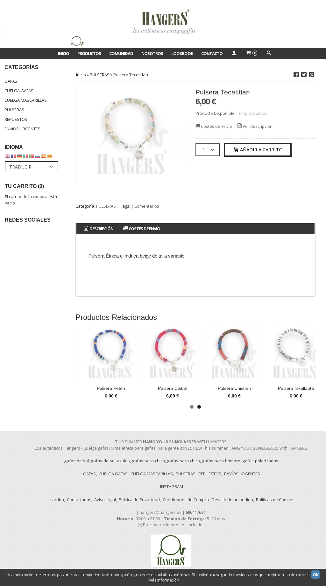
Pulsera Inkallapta (296, 388)
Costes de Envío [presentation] (144, 228)
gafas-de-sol (76, 461)
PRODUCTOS (89, 53)
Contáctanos (79, 499)
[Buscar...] (268, 53)
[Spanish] (43, 158)
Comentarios (146, 206)
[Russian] (37, 158)
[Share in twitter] (304, 74)
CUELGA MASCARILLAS (25, 100)
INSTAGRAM (171, 486)
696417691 (196, 512)
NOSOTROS (152, 53)
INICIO (63, 53)
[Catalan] (50, 158)
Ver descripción (258, 126)
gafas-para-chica (148, 461)
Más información (163, 580)
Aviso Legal (105, 499)
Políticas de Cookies (275, 499)
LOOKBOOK (182, 53)
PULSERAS (14, 110)
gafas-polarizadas (260, 461)
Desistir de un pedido (232, 499)
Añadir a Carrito (261, 149)
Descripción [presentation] (101, 228)
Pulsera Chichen (234, 388)
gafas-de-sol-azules (110, 461)
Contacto (212, 53)
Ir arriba (56, 499)
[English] (7, 158)
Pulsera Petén (111, 388)
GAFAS (10, 81)
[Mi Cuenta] (234, 53)
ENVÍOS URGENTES (22, 129)
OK (315, 574)
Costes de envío (216, 126)
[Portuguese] (31, 158)
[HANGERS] (163, 24)
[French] (13, 158)
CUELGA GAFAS (18, 90)
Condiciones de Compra (186, 499)
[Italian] (25, 158)
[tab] (98, 228)
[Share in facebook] (296, 74)
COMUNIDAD (121, 53)
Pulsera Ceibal (172, 388)
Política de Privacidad (139, 499)
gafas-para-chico (183, 461)
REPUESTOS (15, 119)
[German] (19, 158)
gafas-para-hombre (221, 461)
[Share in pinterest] (311, 74)
